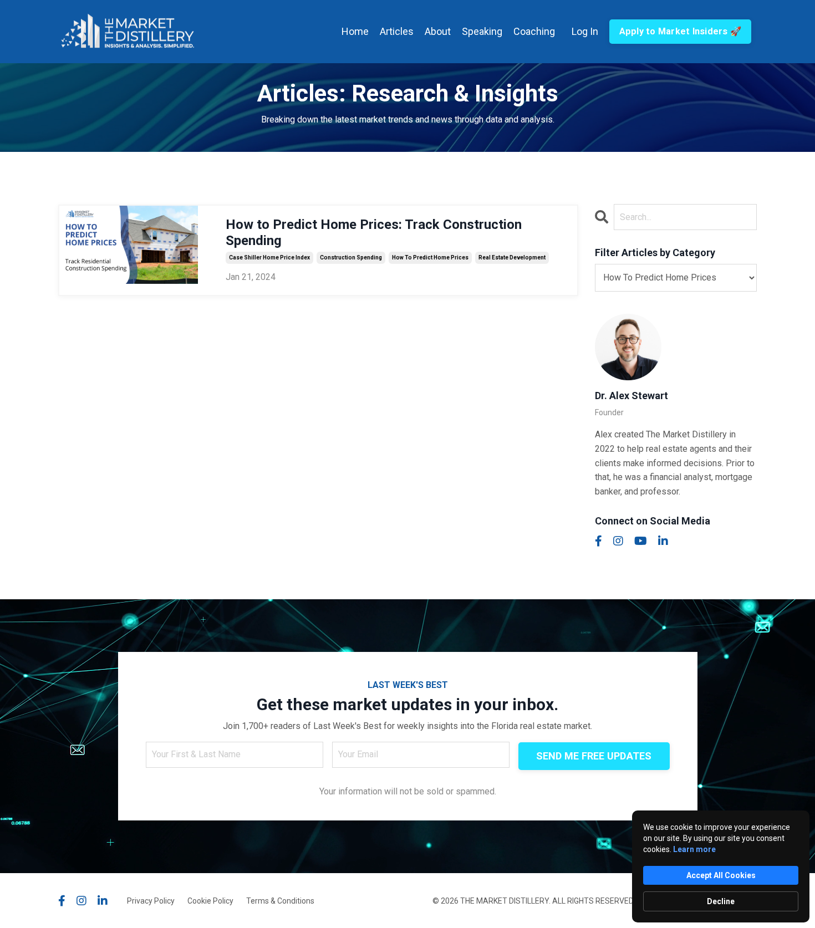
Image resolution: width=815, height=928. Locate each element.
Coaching (534, 31)
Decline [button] (721, 901)
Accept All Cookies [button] (721, 875)
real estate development (512, 257)
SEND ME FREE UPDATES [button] (594, 756)
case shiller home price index (269, 257)
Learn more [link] (694, 849)
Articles (397, 31)
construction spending (351, 257)
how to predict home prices (430, 257)
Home (355, 31)
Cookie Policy (210, 900)
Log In (585, 31)
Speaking (482, 31)
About (438, 31)
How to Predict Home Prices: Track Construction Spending (374, 232)
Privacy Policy (151, 900)
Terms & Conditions (280, 900)
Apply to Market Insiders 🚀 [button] (680, 31)
